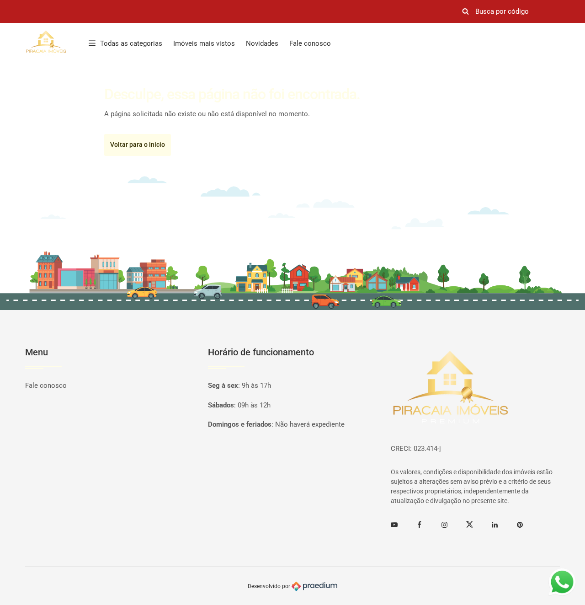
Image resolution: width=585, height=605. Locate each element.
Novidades (262, 43)
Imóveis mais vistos (204, 43)
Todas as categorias (131, 43)
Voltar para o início (137, 144)
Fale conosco (310, 43)
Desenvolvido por (270, 586)
